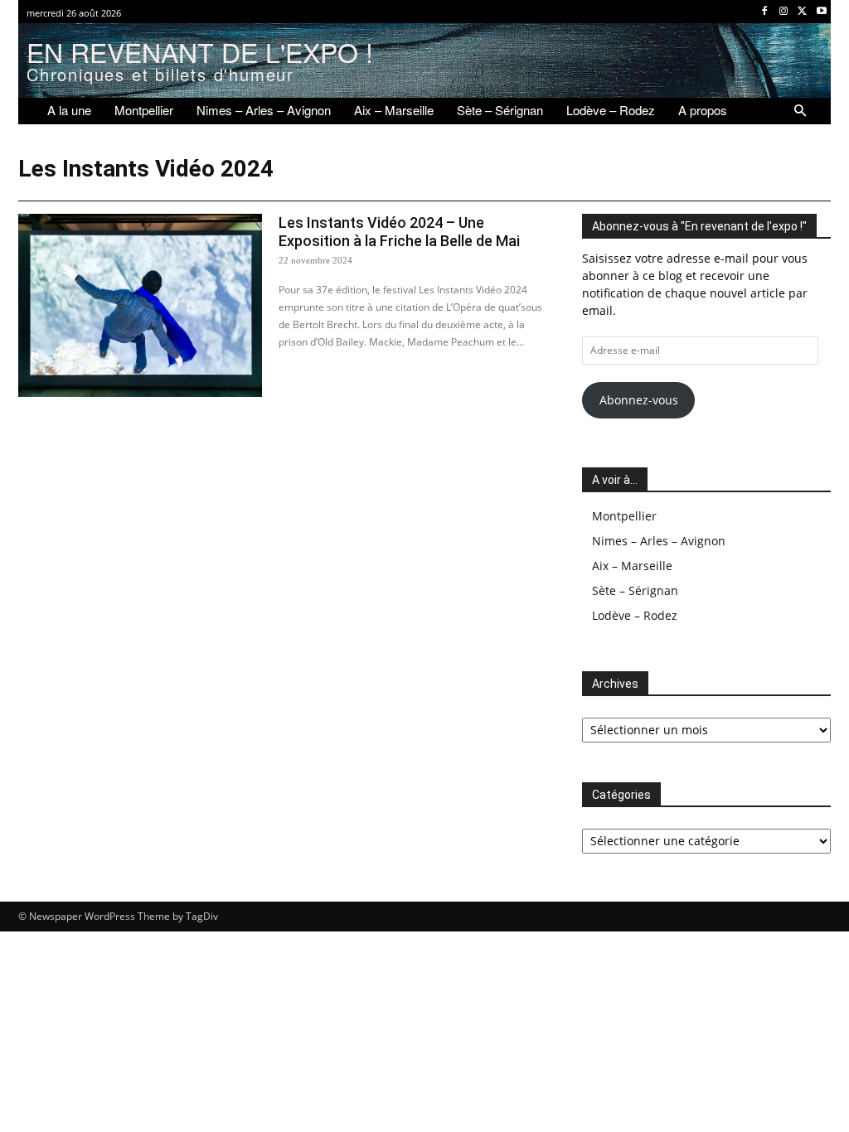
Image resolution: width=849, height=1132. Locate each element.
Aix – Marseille (632, 565)
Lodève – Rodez (634, 615)
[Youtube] (821, 12)
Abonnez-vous (638, 400)
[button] (800, 111)
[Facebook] (764, 12)
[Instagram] (783, 12)
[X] (802, 12)
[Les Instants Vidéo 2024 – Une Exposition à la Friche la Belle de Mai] (140, 305)
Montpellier (624, 516)
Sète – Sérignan (635, 590)
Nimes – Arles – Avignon (658, 541)
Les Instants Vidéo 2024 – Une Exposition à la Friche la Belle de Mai (399, 231)
